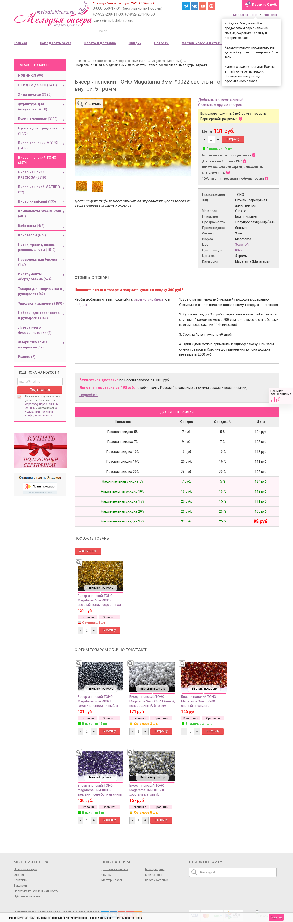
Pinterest (211, 6)
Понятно (276, 917)
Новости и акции (25, 869)
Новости (161, 43)
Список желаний (156, 880)
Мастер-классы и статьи (203, 43)
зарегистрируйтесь (149, 299)
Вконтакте (194, 6)
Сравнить (281, 396)
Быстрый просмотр (101, 587)
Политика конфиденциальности (36, 891)
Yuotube (202, 6)
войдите (81, 305)
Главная (20, 43)
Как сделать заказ (55, 43)
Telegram (186, 6)
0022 (238, 250)
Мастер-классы (112, 880)
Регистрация (270, 14)
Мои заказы (241, 14)
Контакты (21, 880)
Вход (255, 14)
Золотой (242, 244)
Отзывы (19, 874)
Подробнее (88, 395)
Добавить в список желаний (220, 100)
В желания (87, 617)
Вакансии (20, 885)
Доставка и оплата (114, 869)
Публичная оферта (27, 896)
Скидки (135, 43)
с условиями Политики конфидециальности (41, 411)
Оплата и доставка (100, 43)
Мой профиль (154, 869)
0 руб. (264, 5)
